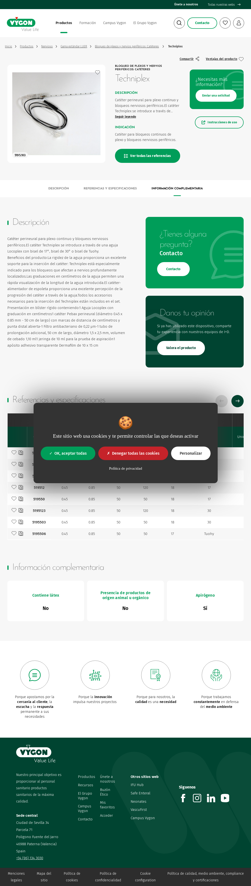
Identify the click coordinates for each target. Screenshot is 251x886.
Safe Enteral (140, 793)
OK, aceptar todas (70, 453)
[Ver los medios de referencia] (21, 453)
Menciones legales (16, 877)
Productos (64, 23)
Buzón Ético (105, 792)
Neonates (138, 801)
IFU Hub (137, 785)
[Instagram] (200, 801)
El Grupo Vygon (145, 23)
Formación (87, 23)
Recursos (85, 785)
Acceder (106, 815)
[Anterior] (221, 401)
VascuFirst (139, 809)
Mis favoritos (107, 804)
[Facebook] (186, 801)
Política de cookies (72, 877)
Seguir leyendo (125, 116)
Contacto (85, 819)
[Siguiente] (237, 401)
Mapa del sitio (44, 877)
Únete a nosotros (186, 4)
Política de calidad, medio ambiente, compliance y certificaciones (205, 877)
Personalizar (191, 453)
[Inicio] (23, 23)
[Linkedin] (214, 801)
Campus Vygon (114, 23)
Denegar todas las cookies (136, 453)
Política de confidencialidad (108, 877)
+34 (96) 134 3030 (29, 858)
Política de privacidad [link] (125, 468)
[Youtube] (228, 801)
